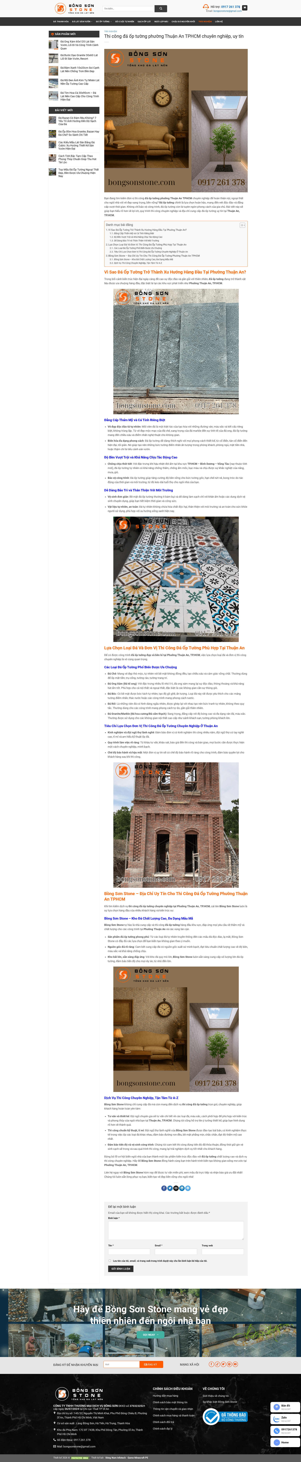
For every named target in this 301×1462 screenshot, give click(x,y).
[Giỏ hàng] (245, 8)
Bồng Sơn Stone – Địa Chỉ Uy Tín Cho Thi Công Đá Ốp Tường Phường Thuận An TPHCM (154, 255)
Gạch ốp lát (144, 21)
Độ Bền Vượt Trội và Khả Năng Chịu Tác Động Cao (138, 237)
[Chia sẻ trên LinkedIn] (182, 1188)
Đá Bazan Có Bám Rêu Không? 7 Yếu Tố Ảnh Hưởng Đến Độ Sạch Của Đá (77, 121)
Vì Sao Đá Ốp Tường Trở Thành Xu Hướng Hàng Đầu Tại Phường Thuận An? (147, 230)
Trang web (207, 1245)
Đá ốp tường (103, 21)
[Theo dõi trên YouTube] (235, 1364)
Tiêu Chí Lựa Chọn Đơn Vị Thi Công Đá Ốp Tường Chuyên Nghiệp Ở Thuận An (151, 251)
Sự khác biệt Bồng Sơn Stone (220, 1401)
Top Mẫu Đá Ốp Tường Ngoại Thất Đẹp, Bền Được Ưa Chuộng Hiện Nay (78, 173)
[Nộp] (161, 8)
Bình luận (114, 1218)
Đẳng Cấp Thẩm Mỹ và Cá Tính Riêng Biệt (134, 233)
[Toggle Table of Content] (240, 225)
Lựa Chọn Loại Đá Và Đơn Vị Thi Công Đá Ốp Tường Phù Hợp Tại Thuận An (147, 244)
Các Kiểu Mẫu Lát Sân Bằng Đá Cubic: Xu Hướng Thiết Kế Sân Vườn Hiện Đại (76, 145)
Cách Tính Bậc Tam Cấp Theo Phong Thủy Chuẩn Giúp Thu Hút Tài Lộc (77, 159)
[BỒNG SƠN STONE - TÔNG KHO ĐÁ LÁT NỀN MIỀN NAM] (75, 8)
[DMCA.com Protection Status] (80, 1457)
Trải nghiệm (110, 31)
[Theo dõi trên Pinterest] (229, 1364)
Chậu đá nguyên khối (183, 21)
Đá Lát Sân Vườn (81, 21)
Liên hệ (219, 21)
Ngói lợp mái (161, 21)
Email (158, 1245)
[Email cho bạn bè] (176, 1188)
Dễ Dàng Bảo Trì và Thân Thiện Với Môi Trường (136, 240)
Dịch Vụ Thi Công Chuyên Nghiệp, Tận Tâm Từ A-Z (138, 263)
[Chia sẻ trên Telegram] (188, 1188)
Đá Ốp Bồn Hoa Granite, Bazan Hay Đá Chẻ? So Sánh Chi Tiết (78, 133)
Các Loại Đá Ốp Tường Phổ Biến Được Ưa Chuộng (138, 248)
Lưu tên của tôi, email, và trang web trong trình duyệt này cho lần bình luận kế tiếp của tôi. (160, 1261)
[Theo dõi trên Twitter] (223, 1364)
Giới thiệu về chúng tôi (216, 1395)
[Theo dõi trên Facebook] (211, 1364)
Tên (111, 1245)
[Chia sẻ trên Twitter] (170, 1188)
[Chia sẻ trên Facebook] (164, 1188)
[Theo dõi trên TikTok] (217, 1364)
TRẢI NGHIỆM (205, 21)
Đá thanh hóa (61, 21)
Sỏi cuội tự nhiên (124, 21)
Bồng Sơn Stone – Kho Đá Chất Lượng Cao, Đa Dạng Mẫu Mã (143, 259)
